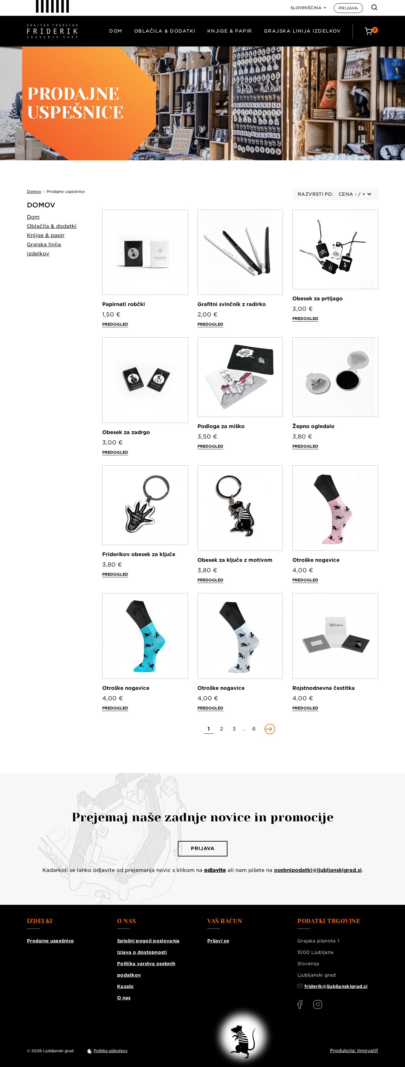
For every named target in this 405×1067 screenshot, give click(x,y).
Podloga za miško (221, 426)
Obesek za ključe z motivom (234, 560)
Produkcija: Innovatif (354, 1050)
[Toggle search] (374, 7)
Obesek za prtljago (317, 299)
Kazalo (125, 986)
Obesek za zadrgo (126, 432)
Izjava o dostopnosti (142, 952)
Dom (115, 31)
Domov (41, 205)
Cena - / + (352, 194)
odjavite (215, 870)
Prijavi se (218, 940)
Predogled (115, 324)
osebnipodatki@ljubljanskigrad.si (318, 870)
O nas (124, 997)
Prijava (348, 8)
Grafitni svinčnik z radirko (231, 304)
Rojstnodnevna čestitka (323, 688)
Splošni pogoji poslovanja (148, 940)
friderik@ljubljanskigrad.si (335, 986)
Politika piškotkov (111, 1050)
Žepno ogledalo (313, 426)
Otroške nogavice (316, 560)
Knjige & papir (229, 31)
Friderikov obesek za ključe (138, 554)
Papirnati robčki (123, 304)
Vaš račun (224, 921)
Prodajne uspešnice (50, 940)
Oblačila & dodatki (165, 31)
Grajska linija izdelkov (302, 31)
